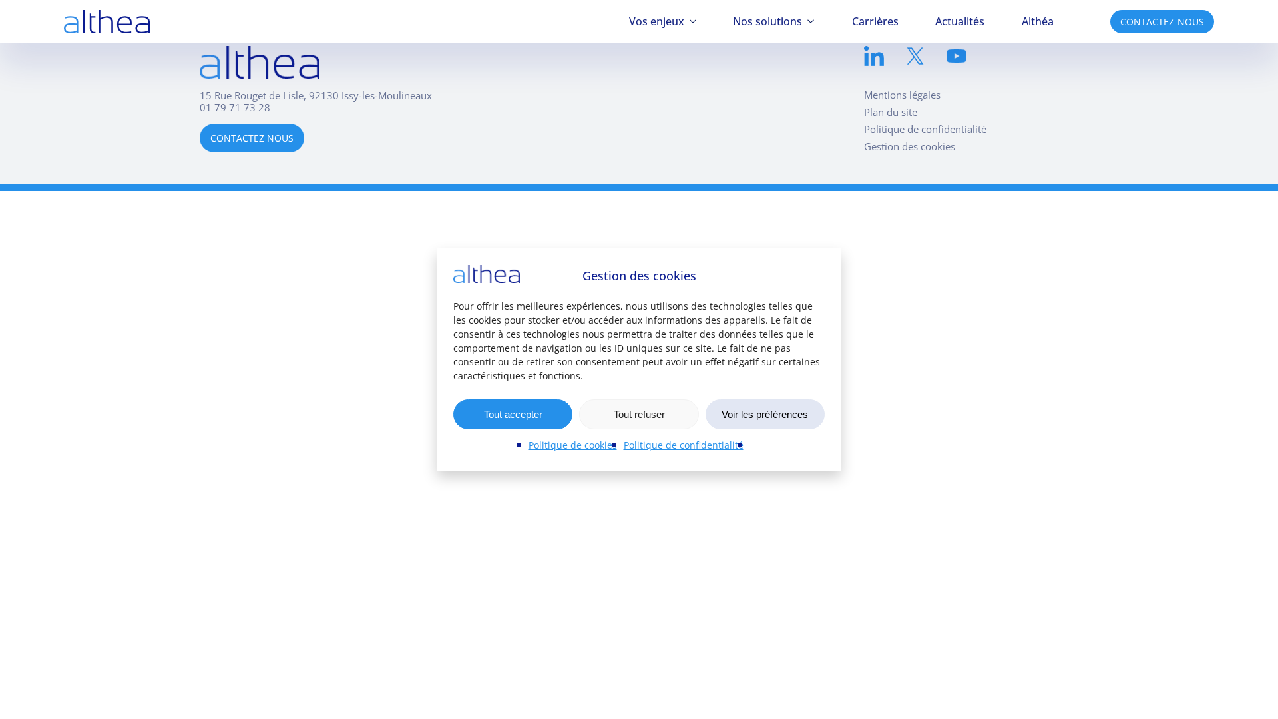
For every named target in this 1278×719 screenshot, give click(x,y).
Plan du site (890, 112)
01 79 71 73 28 (235, 107)
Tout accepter (513, 414)
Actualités (959, 21)
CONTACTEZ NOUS (252, 138)
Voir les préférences (765, 414)
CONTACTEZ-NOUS (1162, 21)
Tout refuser (639, 414)
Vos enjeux (656, 21)
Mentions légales (902, 94)
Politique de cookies (573, 445)
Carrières (875, 21)
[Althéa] (107, 21)
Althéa (1038, 21)
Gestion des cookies (909, 146)
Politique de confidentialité (684, 445)
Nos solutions (767, 21)
